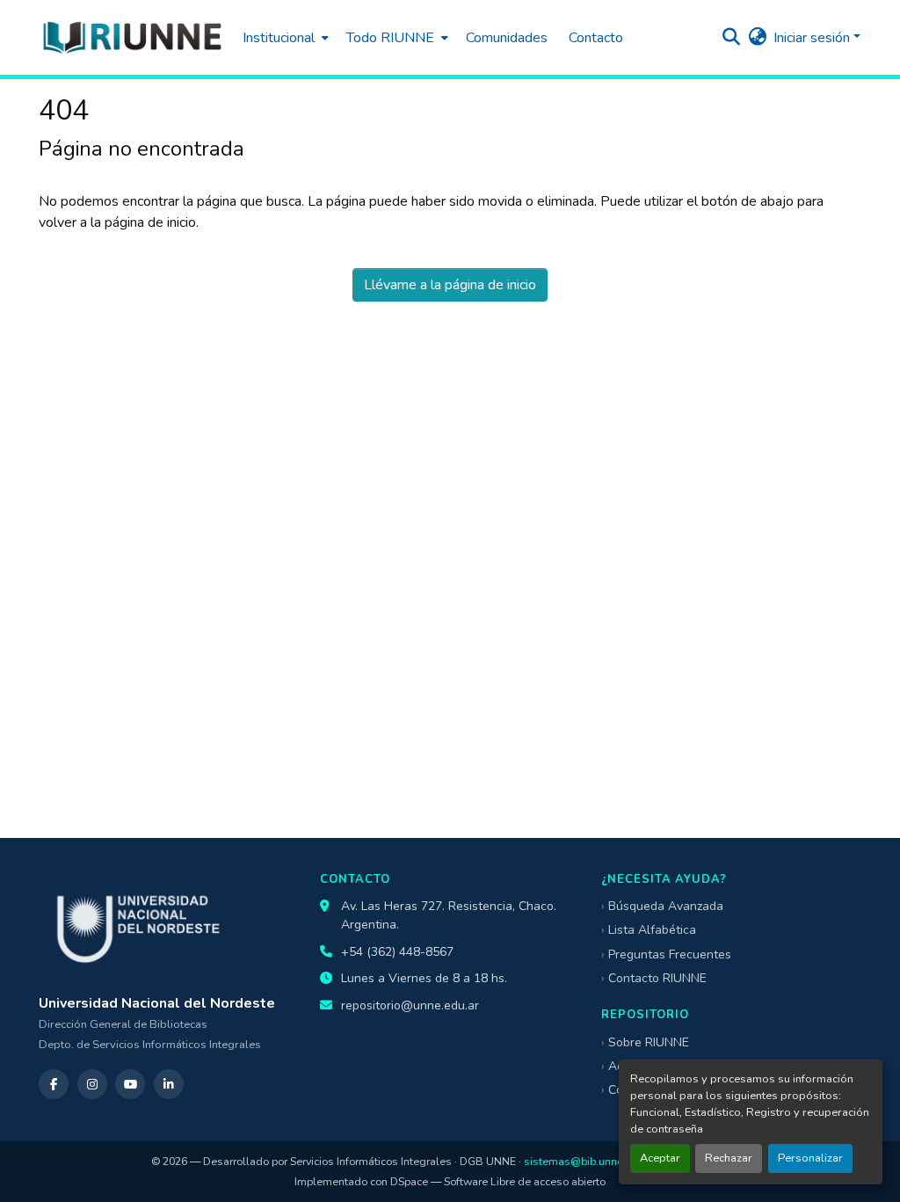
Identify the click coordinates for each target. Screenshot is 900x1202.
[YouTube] (130, 1084)
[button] (132, 37)
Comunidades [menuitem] (507, 37)
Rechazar (728, 1158)
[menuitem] (284, 37)
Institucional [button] (279, 37)
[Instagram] (92, 1084)
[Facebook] (54, 1084)
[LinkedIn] (169, 1084)
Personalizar (810, 1158)
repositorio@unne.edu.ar (410, 1005)
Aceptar (660, 1158)
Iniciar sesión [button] (813, 37)
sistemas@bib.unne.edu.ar (590, 1161)
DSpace (409, 1181)
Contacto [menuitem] (596, 37)
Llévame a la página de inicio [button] (450, 285)
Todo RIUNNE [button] (390, 37)
